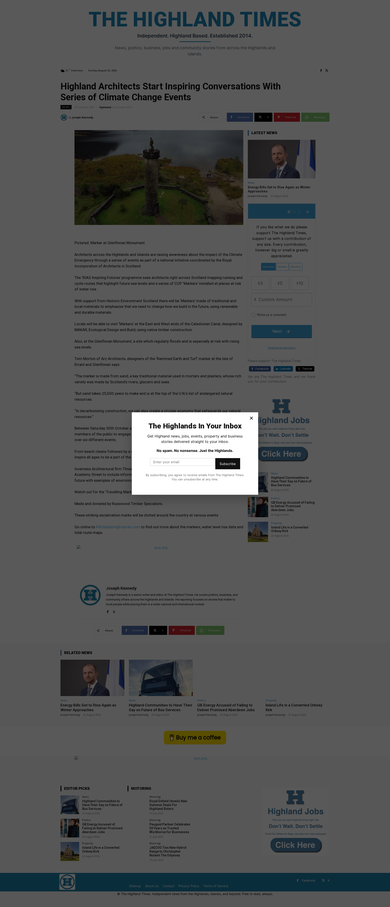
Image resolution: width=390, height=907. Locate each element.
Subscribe (228, 463)
